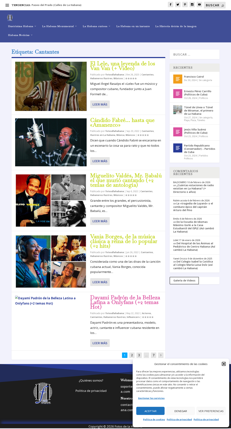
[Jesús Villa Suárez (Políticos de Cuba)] (177, 131)
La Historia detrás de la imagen (176, 26)
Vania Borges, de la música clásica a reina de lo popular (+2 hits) (123, 241)
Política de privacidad (179, 419)
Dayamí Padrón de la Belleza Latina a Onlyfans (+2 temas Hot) (125, 302)
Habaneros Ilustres (101, 78)
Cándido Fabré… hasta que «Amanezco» (122, 122)
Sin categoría (205, 80)
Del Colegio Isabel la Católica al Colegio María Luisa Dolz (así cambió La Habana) (193, 265)
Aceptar (150, 411)
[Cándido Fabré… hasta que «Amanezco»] (51, 142)
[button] (224, 364)
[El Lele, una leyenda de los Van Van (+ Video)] (51, 86)
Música (120, 135)
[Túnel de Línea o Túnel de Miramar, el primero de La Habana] (177, 109)
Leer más (99, 104)
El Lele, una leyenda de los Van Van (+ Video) (122, 66)
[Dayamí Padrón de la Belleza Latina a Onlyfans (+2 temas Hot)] (51, 301)
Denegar (180, 411)
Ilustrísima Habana (20, 26)
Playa (186, 120)
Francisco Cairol (194, 76)
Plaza (193, 120)
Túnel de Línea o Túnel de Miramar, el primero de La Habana (198, 110)
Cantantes (147, 74)
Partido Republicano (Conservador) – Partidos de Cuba (199, 149)
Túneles (201, 120)
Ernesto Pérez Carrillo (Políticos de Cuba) (197, 92)
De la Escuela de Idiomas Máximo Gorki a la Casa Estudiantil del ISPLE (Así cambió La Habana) (193, 226)
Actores (146, 313)
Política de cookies (154, 419)
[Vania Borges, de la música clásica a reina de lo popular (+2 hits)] (51, 261)
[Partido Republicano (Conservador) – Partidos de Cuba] (177, 147)
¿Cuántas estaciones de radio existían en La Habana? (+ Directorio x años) (193, 188)
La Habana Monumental (58, 26)
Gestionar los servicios (151, 398)
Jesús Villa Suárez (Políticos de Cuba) (195, 131)
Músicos (118, 78)
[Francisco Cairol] (177, 79)
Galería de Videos (184, 280)
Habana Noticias (19, 35)
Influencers (133, 317)
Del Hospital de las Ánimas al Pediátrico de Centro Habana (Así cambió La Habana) (194, 246)
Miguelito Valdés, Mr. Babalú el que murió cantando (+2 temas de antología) (126, 180)
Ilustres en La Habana (102, 135)
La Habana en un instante (133, 26)
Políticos (203, 98)
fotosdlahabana (114, 74)
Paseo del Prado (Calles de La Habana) (56, 5)
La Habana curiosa (95, 26)
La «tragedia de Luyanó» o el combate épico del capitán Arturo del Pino (193, 207)
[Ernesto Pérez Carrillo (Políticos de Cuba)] (177, 93)
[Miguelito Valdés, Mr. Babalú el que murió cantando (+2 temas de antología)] (51, 200)
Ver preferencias (211, 411)
